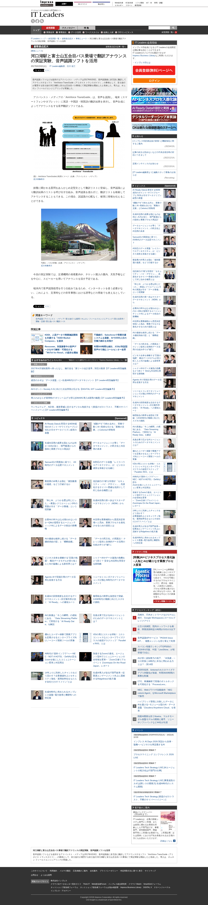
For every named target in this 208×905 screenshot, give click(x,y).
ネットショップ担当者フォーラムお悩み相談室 (99, 887)
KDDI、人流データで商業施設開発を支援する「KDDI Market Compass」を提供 (61, 338)
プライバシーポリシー (109, 871)
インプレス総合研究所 (117, 884)
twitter (33, 21)
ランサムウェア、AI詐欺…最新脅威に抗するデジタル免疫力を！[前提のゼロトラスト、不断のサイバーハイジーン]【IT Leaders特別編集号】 (79, 408)
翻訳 (58, 321)
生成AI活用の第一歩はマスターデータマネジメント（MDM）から (147, 299)
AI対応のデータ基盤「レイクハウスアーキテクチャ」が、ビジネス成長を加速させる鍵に (109, 465)
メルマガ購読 (65, 871)
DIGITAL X (147, 887)
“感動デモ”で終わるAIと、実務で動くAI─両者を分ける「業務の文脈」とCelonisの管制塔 (108, 426)
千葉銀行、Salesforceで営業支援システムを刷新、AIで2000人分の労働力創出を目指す (110, 338)
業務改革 (50, 32)
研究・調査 (158, 3)
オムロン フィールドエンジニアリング (97, 319)
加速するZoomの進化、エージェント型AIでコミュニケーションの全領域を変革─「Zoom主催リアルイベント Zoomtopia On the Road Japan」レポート (109, 659)
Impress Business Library (144, 55)
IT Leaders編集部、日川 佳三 (62, 66)
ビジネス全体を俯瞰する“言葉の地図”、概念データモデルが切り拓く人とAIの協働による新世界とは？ (61, 561)
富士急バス (50, 321)
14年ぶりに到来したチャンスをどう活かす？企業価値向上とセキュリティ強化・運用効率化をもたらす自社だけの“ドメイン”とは (146, 516)
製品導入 (101, 4)
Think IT (86, 884)
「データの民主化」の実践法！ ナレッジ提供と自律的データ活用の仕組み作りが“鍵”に (109, 541)
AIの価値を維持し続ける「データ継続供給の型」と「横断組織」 (146, 335)
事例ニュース (81, 39)
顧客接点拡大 (67, 39)
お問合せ (34, 875)
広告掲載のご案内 (80, 871)
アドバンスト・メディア (54, 319)
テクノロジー (68, 28)
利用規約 (53, 871)
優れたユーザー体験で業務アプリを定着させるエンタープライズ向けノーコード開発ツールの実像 (61, 637)
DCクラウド (82, 4)
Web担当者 (119, 3)
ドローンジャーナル (162, 887)
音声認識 (39, 319)
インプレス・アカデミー (61, 891)
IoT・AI (149, 3)
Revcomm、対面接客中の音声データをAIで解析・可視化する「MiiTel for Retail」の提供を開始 (61, 349)
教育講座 (138, 5)
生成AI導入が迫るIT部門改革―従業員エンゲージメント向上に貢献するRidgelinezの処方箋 (109, 675)
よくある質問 (46, 875)
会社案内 (93, 871)
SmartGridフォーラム (152, 884)
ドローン (129, 5)
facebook (37, 21)
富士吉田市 (118, 319)
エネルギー (119, 5)
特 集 (86, 28)
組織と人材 (108, 32)
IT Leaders (47, 14)
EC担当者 (129, 3)
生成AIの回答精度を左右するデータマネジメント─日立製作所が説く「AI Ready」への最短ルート (61, 599)
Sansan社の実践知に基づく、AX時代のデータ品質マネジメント (147, 240)
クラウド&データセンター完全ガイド (66, 884)
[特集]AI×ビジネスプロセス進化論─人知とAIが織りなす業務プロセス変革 (154, 561)
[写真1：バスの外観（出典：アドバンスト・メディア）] (79, 260)
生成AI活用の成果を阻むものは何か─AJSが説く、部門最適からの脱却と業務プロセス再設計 (61, 446)
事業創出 (63, 32)
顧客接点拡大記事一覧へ (116, 47)
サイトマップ (150, 871)
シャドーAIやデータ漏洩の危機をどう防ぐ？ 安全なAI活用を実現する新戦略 (109, 561)
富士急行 (69, 319)
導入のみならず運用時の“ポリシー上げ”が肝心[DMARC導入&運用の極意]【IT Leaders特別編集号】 (78, 398)
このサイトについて (39, 871)
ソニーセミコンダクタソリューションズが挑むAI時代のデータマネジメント (109, 580)
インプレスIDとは (142, 62)
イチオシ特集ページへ (162, 601)
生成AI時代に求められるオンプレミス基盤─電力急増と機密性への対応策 (61, 695)
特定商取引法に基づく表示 (131, 871)
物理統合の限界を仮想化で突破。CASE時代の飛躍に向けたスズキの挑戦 (109, 599)
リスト (47, 70)
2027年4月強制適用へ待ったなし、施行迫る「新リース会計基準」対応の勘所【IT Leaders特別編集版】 (78, 370)
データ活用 (76, 32)
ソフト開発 (139, 3)
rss (42, 21)
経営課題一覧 (53, 39)
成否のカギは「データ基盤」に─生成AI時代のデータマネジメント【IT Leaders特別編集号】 (75, 380)
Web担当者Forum (99, 884)
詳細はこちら (166, 841)
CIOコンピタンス (125, 32)
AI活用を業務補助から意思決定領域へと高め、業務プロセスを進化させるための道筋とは (109, 522)
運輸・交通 (40, 321)
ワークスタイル (92, 32)
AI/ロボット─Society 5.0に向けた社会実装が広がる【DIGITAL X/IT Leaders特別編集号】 (73, 389)
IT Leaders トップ (38, 39)
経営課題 (50, 28)
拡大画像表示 (38, 179)
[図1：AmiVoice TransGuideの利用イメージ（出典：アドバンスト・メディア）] (79, 173)
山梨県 (77, 319)
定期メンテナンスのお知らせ (145, 163)
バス (63, 321)
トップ (36, 30)
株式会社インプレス (59, 881)
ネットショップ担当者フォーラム (64, 887)
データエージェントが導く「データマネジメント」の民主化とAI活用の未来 (109, 446)
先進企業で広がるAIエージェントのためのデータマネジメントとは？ (109, 618)
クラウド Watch (135, 884)
